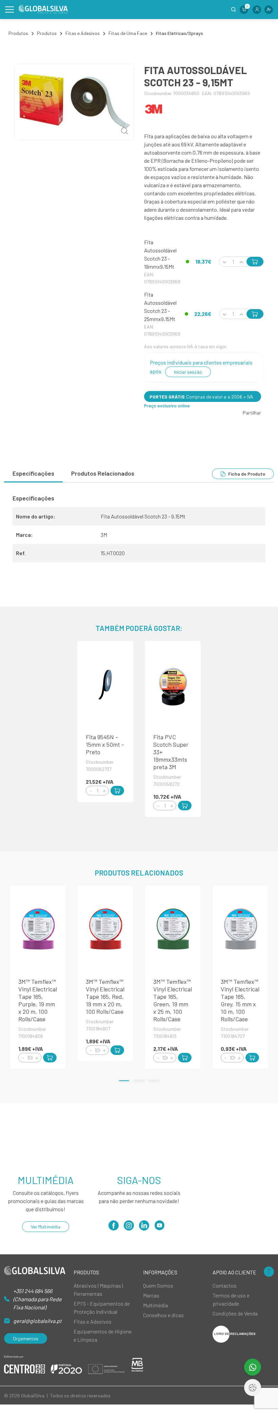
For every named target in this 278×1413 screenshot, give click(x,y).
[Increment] (104, 790)
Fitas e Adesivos (82, 33)
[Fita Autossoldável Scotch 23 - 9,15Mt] (74, 102)
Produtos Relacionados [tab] (102, 473)
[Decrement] (90, 790)
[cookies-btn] (252, 1387)
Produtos (18, 33)
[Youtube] (159, 1227)
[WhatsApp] (252, 1367)
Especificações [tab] (33, 473)
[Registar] (268, 9)
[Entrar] (257, 9)
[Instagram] (129, 1227)
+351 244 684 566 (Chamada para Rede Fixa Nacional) (37, 1299)
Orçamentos (25, 1338)
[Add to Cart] (117, 790)
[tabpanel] (139, 531)
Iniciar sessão (188, 372)
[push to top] (269, 1272)
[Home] (43, 9)
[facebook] (113, 1227)
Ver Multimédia (45, 1227)
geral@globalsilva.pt (37, 1321)
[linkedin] (144, 1227)
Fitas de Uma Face (127, 33)
